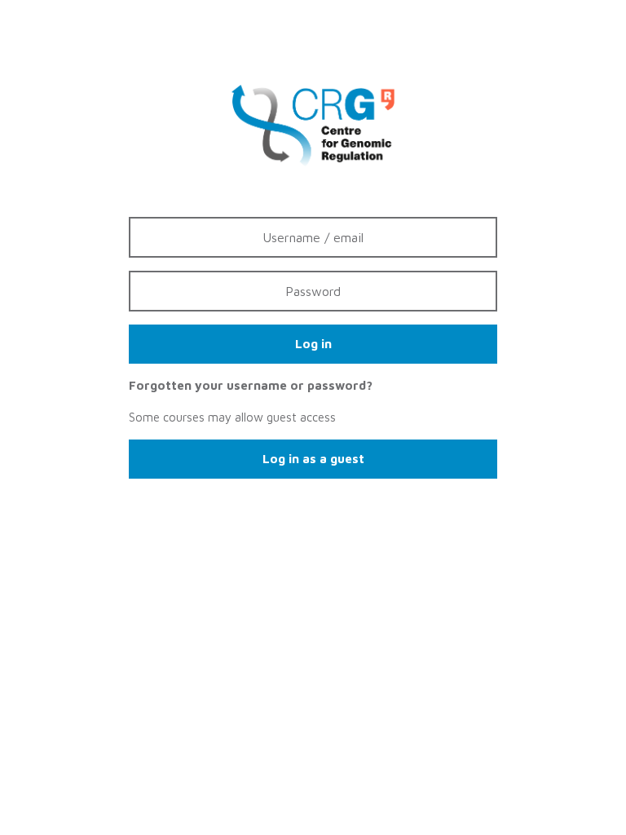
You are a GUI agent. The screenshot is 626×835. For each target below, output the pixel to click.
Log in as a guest (313, 459)
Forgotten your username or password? (251, 385)
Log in (313, 344)
